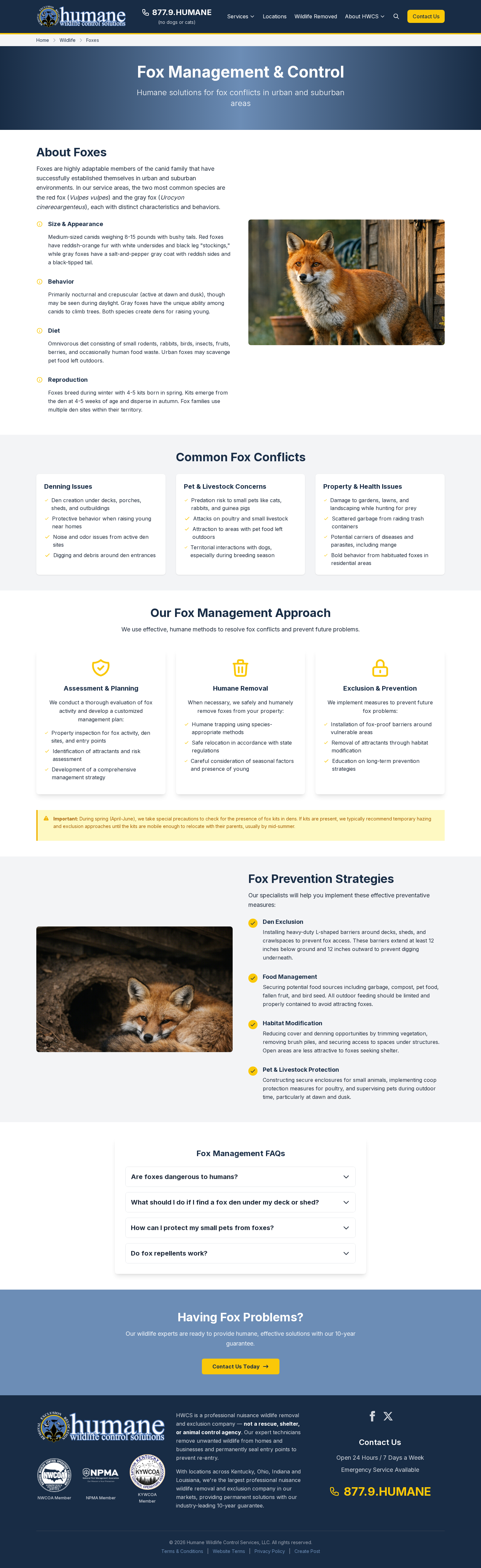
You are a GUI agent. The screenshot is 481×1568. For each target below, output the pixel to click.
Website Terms (229, 1551)
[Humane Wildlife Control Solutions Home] (81, 16)
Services (237, 16)
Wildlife (68, 40)
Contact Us (426, 16)
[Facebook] (372, 1416)
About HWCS (362, 16)
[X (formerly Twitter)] (388, 1416)
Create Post (307, 1551)
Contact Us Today (236, 1366)
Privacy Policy (270, 1551)
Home (42, 40)
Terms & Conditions (182, 1551)
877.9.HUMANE (182, 12)
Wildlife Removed (315, 16)
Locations (275, 16)
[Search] (396, 16)
